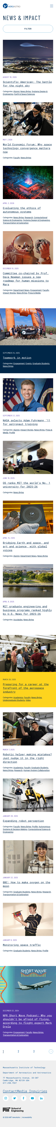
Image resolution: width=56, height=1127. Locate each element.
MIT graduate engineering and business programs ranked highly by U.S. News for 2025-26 (27, 610)
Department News (21, 290)
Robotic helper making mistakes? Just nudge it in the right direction (27, 758)
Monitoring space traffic (22, 945)
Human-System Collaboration (36, 770)
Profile (12, 432)
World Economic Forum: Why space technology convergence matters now (27, 148)
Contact (10, 1091)
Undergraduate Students (14, 700)
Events (29, 363)
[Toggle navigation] (51, 5)
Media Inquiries (32, 1091)
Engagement (36, 290)
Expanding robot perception (23, 820)
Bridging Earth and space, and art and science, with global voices (26, 546)
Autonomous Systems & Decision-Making (26, 828)
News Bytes (25, 91)
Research (29, 217)
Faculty (16, 157)
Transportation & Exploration (16, 223)
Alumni (16, 91)
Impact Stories (9, 293)
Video (28, 700)
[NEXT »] (51, 1051)
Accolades (18, 619)
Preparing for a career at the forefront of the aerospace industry (26, 687)
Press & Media (34, 293)
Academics (18, 697)
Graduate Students (40, 363)
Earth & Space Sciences (24, 94)
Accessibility (27, 1117)
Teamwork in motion (17, 357)
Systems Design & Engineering (36, 220)
